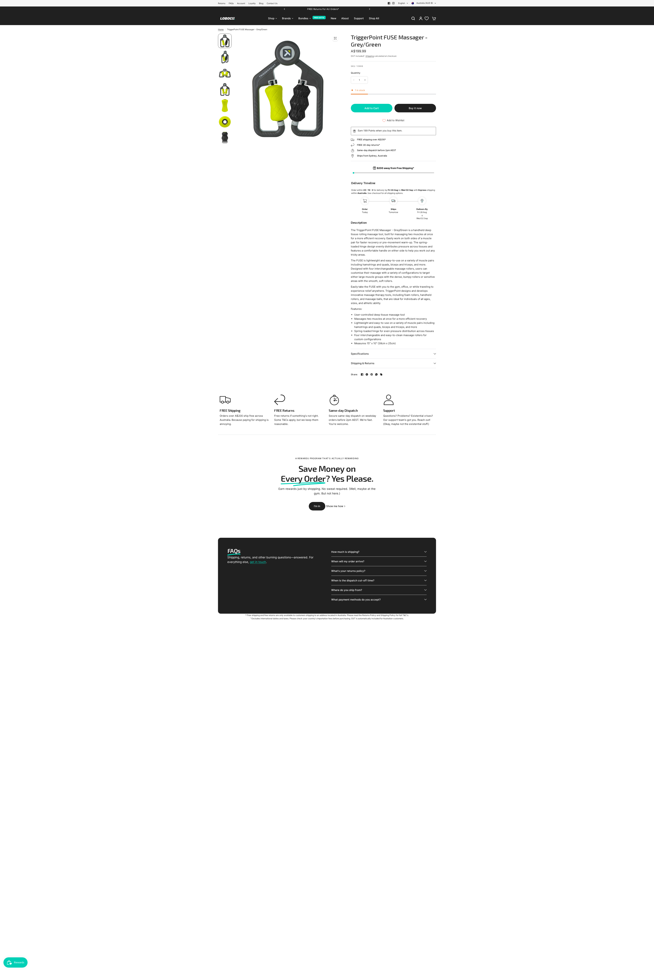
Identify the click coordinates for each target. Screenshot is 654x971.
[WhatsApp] (376, 374)
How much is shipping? (345, 551)
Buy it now (415, 108)
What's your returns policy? (348, 571)
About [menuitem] (345, 18)
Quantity (355, 72)
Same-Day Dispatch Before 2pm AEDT (353, 9)
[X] (367, 374)
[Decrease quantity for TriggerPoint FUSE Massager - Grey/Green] (353, 80)
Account (241, 3)
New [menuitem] (333, 18)
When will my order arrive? (347, 561)
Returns (221, 3)
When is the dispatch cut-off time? (352, 580)
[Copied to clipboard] (381, 374)
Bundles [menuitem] (303, 18)
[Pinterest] (372, 374)
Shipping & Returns (362, 363)
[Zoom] (335, 38)
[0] (433, 18)
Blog (261, 3)
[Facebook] (389, 3)
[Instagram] (393, 3)
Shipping (369, 56)
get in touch (258, 562)
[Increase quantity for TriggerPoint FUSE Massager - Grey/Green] (365, 80)
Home (221, 29)
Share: (354, 374)
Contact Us (272, 3)
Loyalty (252, 3)
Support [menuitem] (359, 18)
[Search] (413, 18)
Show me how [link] (334, 506)
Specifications (360, 353)
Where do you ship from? (346, 590)
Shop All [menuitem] (374, 18)
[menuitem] (222, 3)
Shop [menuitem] (271, 18)
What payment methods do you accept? (356, 599)
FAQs (231, 3)
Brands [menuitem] (286, 18)
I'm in (317, 506)
